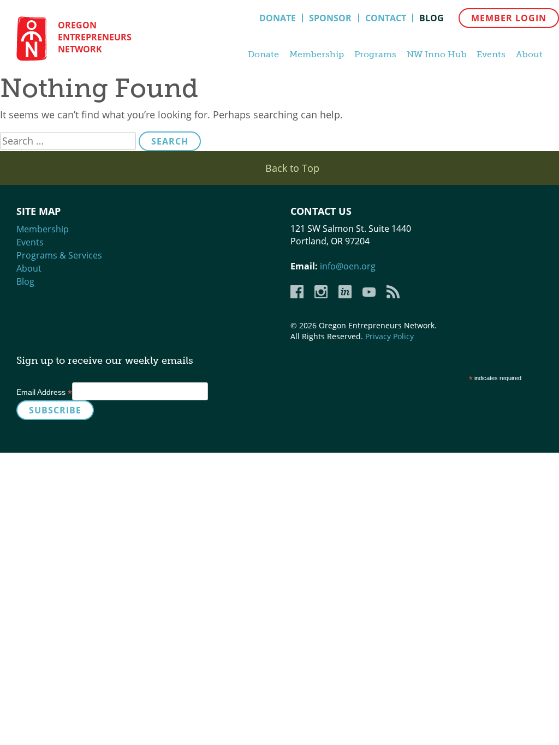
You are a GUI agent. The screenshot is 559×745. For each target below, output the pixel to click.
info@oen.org (348, 266)
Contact (385, 18)
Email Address (44, 392)
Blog (431, 18)
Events (491, 54)
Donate (277, 18)
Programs (375, 54)
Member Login (508, 18)
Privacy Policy (389, 336)
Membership (316, 54)
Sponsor (330, 18)
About (529, 54)
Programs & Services (59, 255)
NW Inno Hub (437, 54)
